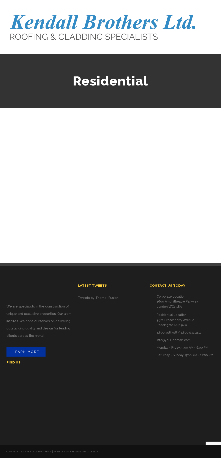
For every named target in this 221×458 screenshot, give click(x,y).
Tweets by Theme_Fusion (98, 298)
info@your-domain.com (174, 340)
